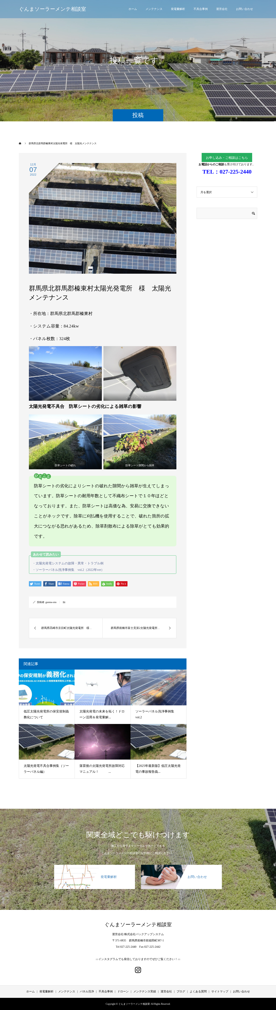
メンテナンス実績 (144, 991)
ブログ (181, 991)
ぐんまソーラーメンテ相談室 (52, 9)
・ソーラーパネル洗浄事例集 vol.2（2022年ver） (68, 569)
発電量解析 (178, 9)
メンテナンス (153, 9)
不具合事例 (201, 9)
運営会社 (222, 9)
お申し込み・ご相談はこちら (227, 157)
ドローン (123, 991)
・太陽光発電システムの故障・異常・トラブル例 (67, 563)
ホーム (133, 9)
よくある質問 (198, 991)
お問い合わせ (244, 9)
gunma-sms (51, 602)
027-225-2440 (236, 172)
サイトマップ (219, 991)
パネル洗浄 (87, 991)
